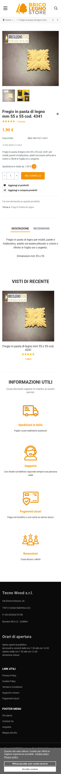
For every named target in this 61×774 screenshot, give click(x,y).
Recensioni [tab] (41, 228)
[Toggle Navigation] (5, 8)
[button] (56, 8)
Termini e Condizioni (12, 687)
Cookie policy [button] (42, 754)
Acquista (6, 727)
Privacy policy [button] (11, 757)
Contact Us (8, 721)
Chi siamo (7, 715)
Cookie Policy (9, 681)
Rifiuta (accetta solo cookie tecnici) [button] (29, 764)
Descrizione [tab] (20, 228)
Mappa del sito (9, 732)
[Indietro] (53, 20)
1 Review (20, 121)
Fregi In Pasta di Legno (22, 207)
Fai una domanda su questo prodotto (21, 201)
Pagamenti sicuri (10, 698)
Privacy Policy (9, 675)
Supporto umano (10, 692)
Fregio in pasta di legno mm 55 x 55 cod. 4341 (28, 348)
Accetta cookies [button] (30, 769)
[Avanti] (57, 20)
